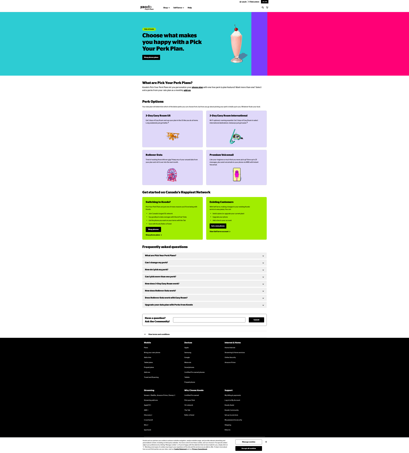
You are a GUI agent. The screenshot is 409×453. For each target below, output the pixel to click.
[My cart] (267, 7)
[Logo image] (147, 7)
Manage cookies (248, 442)
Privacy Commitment (199, 449)
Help (190, 8)
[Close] (266, 442)
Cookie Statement (180, 449)
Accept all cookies (248, 448)
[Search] (262, 7)
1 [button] (168, 122)
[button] (264, 1)
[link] (151, 57)
